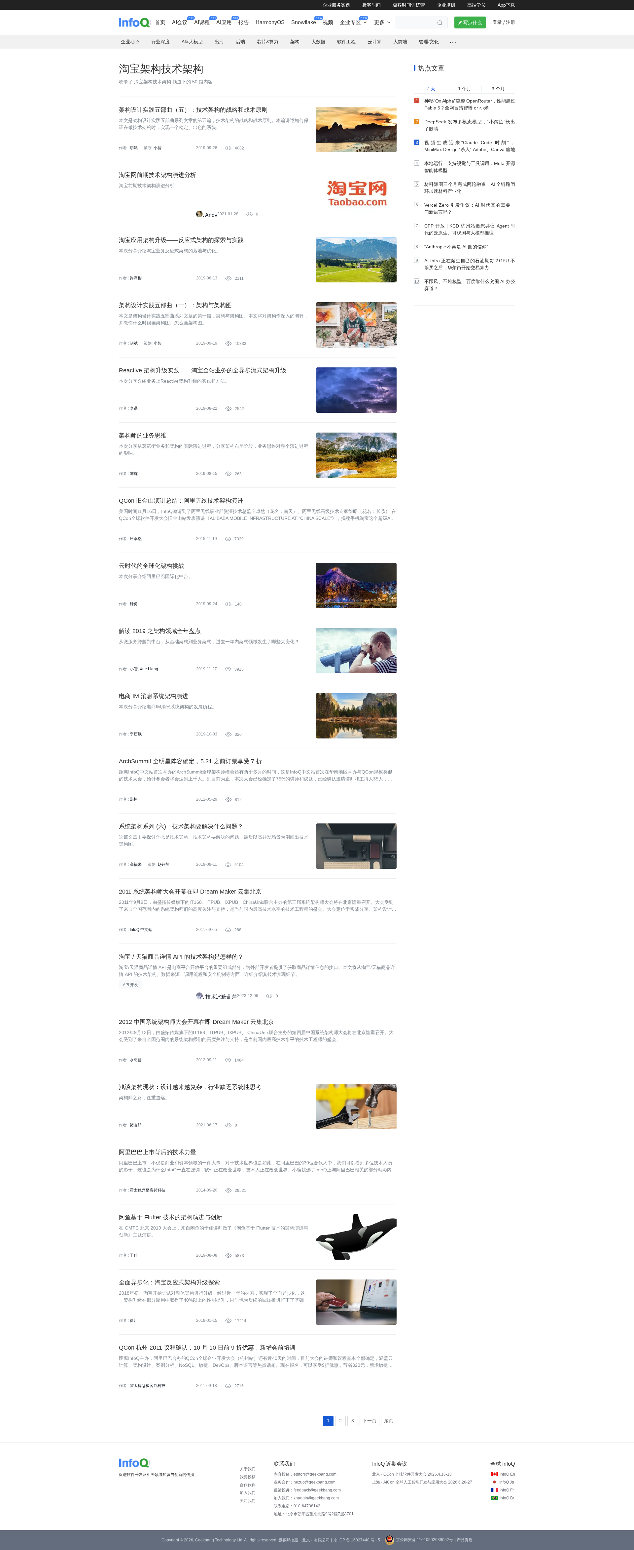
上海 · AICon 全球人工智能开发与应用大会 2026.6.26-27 (422, 1482)
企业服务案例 (336, 5)
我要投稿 (248, 1477)
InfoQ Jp (506, 1482)
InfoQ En (507, 1474)
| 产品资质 (464, 1540)
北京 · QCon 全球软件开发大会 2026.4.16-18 (412, 1474)
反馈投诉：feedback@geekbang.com (307, 1490)
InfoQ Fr (507, 1490)
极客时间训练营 (409, 5)
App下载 (506, 5)
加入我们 (248, 1492)
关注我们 (248, 1500)
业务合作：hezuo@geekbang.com (304, 1482)
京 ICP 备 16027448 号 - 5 (357, 1540)
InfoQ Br (507, 1498)
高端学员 (476, 5)
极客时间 (371, 5)
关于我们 (248, 1469)
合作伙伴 (248, 1485)
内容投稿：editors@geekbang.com (305, 1474)
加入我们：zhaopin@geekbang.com (306, 1498)
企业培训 (446, 5)
